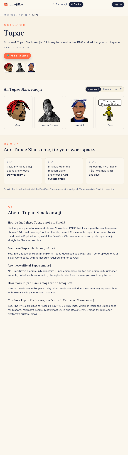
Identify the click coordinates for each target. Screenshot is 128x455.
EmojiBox (9, 15)
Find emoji (61, 4)
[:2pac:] (9, 68)
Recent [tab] (107, 89)
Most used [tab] (93, 89)
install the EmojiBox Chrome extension (48, 189)
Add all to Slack (19, 55)
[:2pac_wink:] (31, 68)
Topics (77, 4)
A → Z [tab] (118, 89)
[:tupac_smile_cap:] (20, 68)
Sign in (118, 4)
